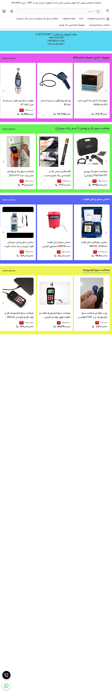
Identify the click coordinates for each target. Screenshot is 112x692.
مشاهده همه (8, 58)
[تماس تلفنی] (6, 675)
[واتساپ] (6, 685)
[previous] (106, 91)
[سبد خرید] (4, 11)
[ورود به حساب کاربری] (11, 11)
